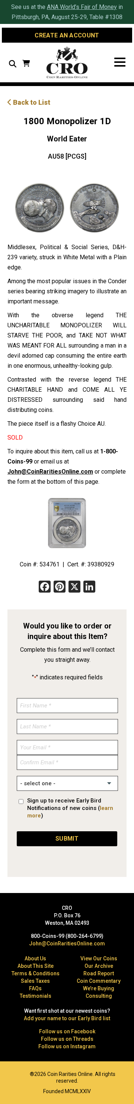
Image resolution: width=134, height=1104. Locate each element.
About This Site (35, 966)
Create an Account (67, 35)
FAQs (35, 988)
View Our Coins (98, 958)
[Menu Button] (119, 62)
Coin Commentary (99, 981)
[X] (74, 587)
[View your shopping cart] (26, 64)
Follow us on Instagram (67, 1046)
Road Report (98, 973)
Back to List (31, 102)
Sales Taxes (35, 981)
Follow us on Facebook (67, 1031)
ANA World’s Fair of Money (82, 6)
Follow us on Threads (67, 1039)
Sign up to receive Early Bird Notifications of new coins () (70, 808)
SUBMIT (67, 838)
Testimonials (35, 996)
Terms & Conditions (36, 973)
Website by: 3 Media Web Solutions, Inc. (11, 1073)
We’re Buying (98, 988)
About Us (35, 958)
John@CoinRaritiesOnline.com (50, 471)
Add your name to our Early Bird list (67, 1018)
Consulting (99, 996)
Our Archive (98, 966)
